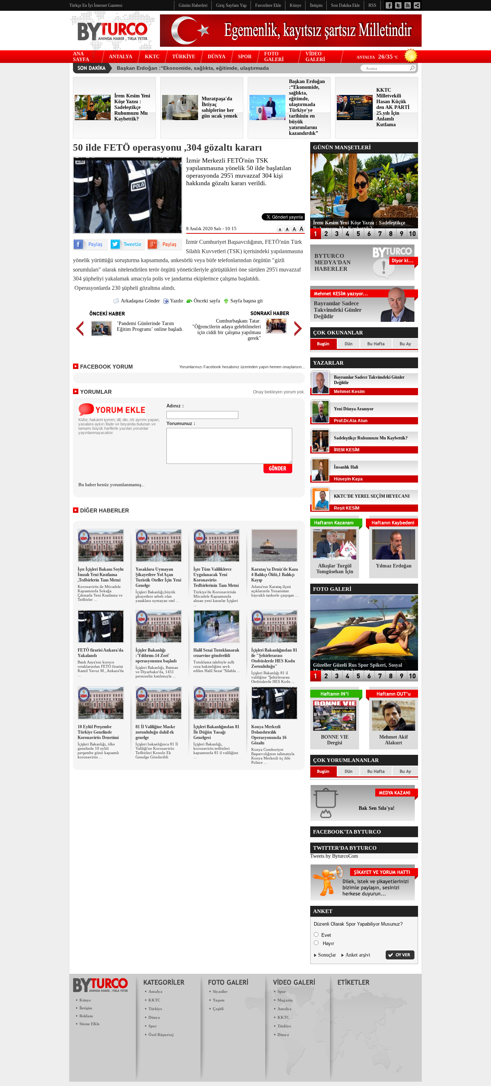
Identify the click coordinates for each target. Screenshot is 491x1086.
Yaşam (218, 1000)
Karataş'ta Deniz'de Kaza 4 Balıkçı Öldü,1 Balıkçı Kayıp (274, 575)
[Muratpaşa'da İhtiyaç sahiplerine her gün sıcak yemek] (180, 118)
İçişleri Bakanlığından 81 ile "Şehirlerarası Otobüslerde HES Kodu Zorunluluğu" (274, 658)
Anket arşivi (357, 955)
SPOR (245, 56)
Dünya (154, 1017)
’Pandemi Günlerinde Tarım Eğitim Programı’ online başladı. (150, 326)
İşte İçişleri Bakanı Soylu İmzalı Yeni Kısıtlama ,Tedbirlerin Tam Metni (101, 575)
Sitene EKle (89, 1024)
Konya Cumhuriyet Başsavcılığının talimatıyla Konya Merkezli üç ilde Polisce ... (272, 756)
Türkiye (155, 1009)
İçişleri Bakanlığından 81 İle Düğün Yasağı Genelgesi (216, 732)
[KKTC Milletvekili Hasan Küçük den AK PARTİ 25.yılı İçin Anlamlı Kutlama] (355, 118)
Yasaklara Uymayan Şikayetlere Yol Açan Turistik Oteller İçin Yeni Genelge (158, 577)
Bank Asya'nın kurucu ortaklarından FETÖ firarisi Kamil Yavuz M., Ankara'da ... (101, 668)
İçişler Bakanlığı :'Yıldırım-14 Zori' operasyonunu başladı (156, 655)
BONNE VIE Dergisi (335, 739)
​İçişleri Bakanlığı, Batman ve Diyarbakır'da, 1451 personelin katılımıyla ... (157, 671)
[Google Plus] (164, 248)
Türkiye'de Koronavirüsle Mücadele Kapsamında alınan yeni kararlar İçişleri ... (215, 598)
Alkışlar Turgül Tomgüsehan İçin (334, 568)
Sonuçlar (327, 955)
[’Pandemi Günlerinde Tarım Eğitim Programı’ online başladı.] (101, 337)
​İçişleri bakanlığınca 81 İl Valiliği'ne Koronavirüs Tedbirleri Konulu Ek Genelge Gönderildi (157, 750)
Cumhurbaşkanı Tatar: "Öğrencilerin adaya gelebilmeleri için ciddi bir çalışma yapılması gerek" (226, 329)
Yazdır (176, 301)
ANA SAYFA (81, 56)
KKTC (152, 56)
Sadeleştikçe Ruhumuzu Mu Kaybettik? (371, 438)
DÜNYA (216, 56)
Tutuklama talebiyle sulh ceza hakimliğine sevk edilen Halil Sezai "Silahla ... (216, 666)
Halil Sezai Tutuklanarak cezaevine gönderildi (216, 653)
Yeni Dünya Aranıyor (353, 408)
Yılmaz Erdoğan (394, 566)
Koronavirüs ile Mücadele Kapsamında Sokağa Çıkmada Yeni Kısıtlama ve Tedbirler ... (100, 593)
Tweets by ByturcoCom (334, 856)
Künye (85, 1000)
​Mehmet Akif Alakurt (393, 739)
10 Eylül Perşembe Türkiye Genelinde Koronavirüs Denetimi (98, 732)
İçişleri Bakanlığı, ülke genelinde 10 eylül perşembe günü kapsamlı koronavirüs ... (98, 750)
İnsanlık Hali (346, 467)
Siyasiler (220, 991)
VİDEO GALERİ (315, 56)
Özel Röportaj (161, 1034)
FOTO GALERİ (274, 56)
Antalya (155, 991)
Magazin (285, 1000)
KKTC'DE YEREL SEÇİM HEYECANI (372, 496)
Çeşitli (218, 1009)
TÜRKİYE (183, 56)
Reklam (86, 1016)
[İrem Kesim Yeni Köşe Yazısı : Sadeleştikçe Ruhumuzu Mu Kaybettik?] (93, 118)
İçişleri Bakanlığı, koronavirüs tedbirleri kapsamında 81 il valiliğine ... (215, 750)
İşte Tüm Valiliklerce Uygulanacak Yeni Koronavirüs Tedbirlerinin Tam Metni (216, 577)
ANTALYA (120, 56)
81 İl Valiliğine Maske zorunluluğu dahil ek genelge (155, 732)
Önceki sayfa (206, 301)
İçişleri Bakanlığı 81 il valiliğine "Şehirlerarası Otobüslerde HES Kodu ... (273, 677)
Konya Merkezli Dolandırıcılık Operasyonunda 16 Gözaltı (268, 734)
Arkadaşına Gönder (140, 301)
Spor (152, 1026)
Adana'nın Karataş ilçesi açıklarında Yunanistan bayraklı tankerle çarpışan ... (274, 590)
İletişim (85, 1008)
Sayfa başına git (246, 301)
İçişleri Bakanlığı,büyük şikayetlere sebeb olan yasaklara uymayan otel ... (157, 596)
